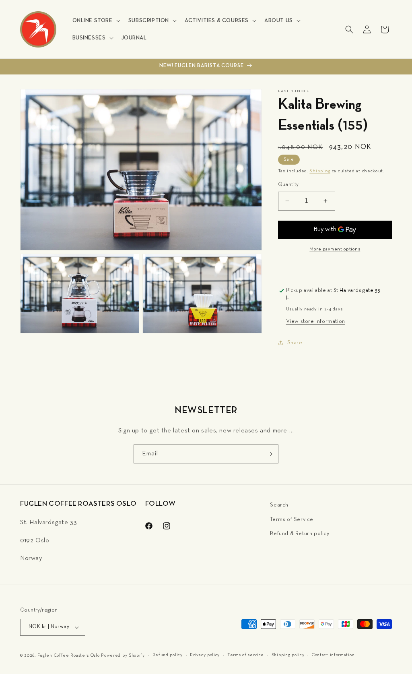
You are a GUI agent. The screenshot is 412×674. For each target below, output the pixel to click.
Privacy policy (205, 655)
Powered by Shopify (123, 655)
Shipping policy (288, 655)
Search (279, 505)
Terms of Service (291, 519)
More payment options (334, 249)
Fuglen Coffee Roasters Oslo (68, 655)
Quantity (288, 184)
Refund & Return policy (299, 533)
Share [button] (295, 342)
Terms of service (245, 655)
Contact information (333, 655)
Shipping (319, 171)
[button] (96, 20)
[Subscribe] (269, 454)
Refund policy (167, 655)
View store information (315, 321)
